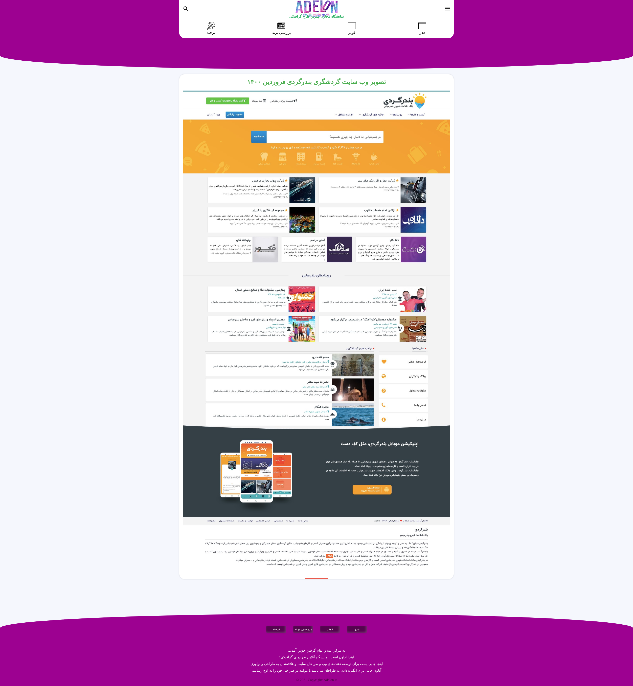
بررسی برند (281, 32)
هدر (422, 32)
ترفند (211, 32)
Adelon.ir (330, 680)
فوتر (351, 32)
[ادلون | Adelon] (316, 8)
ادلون (343, 657)
